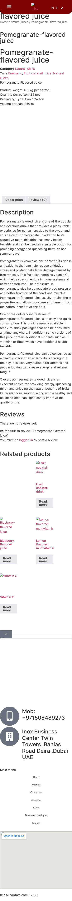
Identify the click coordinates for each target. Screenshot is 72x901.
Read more (43, 502)
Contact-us (36, 792)
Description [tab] (14, 200)
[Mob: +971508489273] (9, 716)
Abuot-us (36, 799)
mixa (48, 73)
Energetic (15, 73)
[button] (9, 6)
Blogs (36, 807)
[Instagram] (52, 8)
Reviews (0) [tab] (37, 200)
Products (36, 784)
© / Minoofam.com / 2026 (19, 895)
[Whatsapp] (57, 8)
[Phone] (62, 8)
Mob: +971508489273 (43, 714)
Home (4, 22)
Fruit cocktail (33, 73)
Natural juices (19, 22)
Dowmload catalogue (36, 815)
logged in (26, 440)
